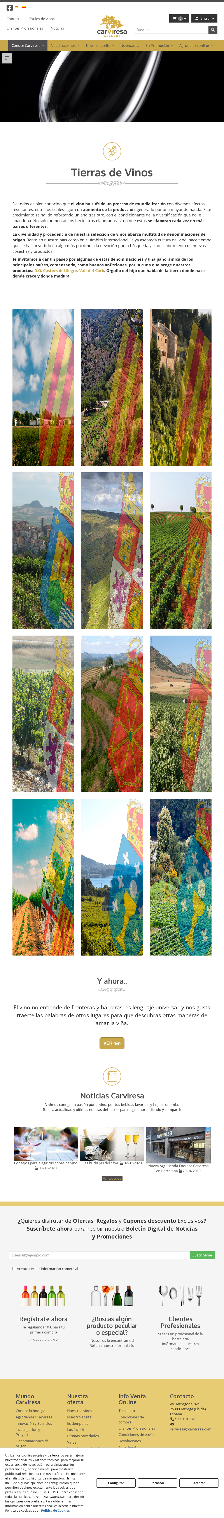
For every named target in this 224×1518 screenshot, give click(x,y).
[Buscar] (212, 30)
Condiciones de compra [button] (131, 1420)
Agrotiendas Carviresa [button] (34, 1417)
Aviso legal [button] (127, 1447)
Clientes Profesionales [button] (137, 1428)
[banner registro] (43, 1296)
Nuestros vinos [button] (79, 1410)
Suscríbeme (202, 1255)
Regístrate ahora (43, 1319)
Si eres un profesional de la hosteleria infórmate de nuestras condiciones (180, 1341)
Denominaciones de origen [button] (32, 1443)
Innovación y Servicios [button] (34, 1423)
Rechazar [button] (157, 1483)
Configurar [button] (116, 1483)
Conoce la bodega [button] (30, 1410)
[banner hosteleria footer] (180, 1296)
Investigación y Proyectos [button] (28, 1432)
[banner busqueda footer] (112, 1296)
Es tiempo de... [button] (79, 1423)
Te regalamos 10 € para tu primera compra (43, 1330)
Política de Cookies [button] (55, 1510)
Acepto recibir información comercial (47, 1268)
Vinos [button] (71, 1442)
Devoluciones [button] (130, 1441)
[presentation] (20, 1150)
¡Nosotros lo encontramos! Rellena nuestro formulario (112, 1343)
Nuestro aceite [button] (79, 1417)
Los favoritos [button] (77, 1429)
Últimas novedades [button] (83, 1436)
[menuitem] (19, 6)
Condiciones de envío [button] (136, 1434)
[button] (10, 9)
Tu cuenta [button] (127, 1410)
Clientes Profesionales (180, 1322)
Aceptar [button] (199, 1483)
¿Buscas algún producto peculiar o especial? (112, 1325)
